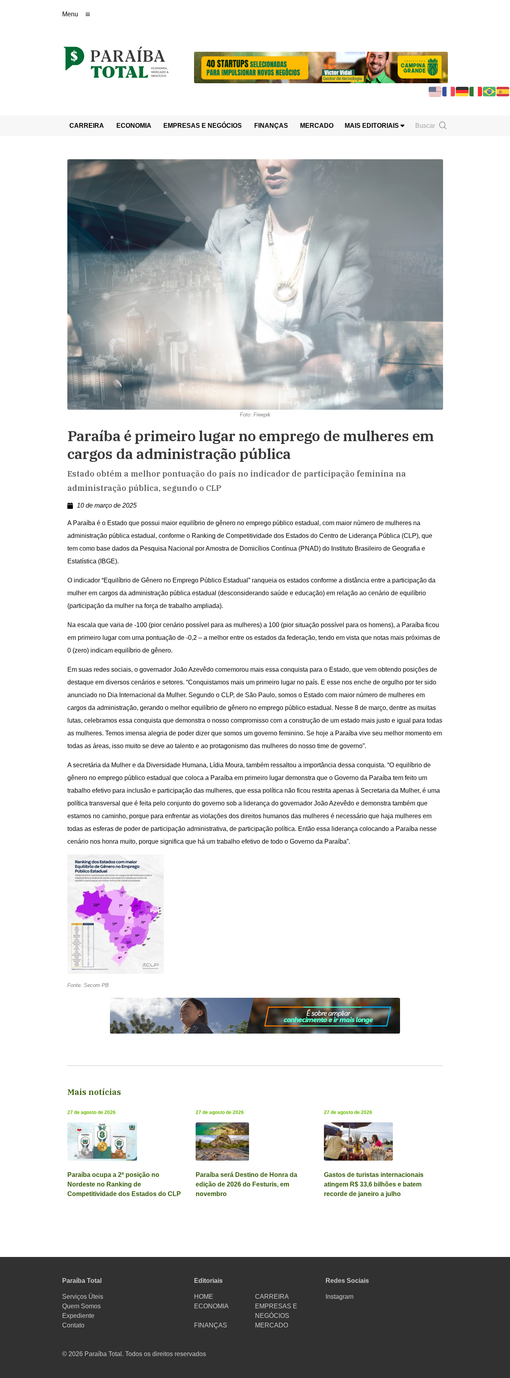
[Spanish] (503, 91)
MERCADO (316, 125)
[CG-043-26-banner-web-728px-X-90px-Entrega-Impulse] (321, 66)
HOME (203, 1296)
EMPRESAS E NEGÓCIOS (202, 125)
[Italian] (476, 91)
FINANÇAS (271, 125)
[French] (449, 91)
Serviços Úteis (82, 1296)
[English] (435, 91)
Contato (73, 1325)
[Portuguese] (489, 91)
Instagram (339, 1296)
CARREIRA (86, 125)
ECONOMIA (133, 125)
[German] (462, 91)
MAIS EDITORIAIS (372, 125)
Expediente (78, 1315)
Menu (70, 14)
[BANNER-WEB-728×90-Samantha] (255, 1015)
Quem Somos (81, 1306)
